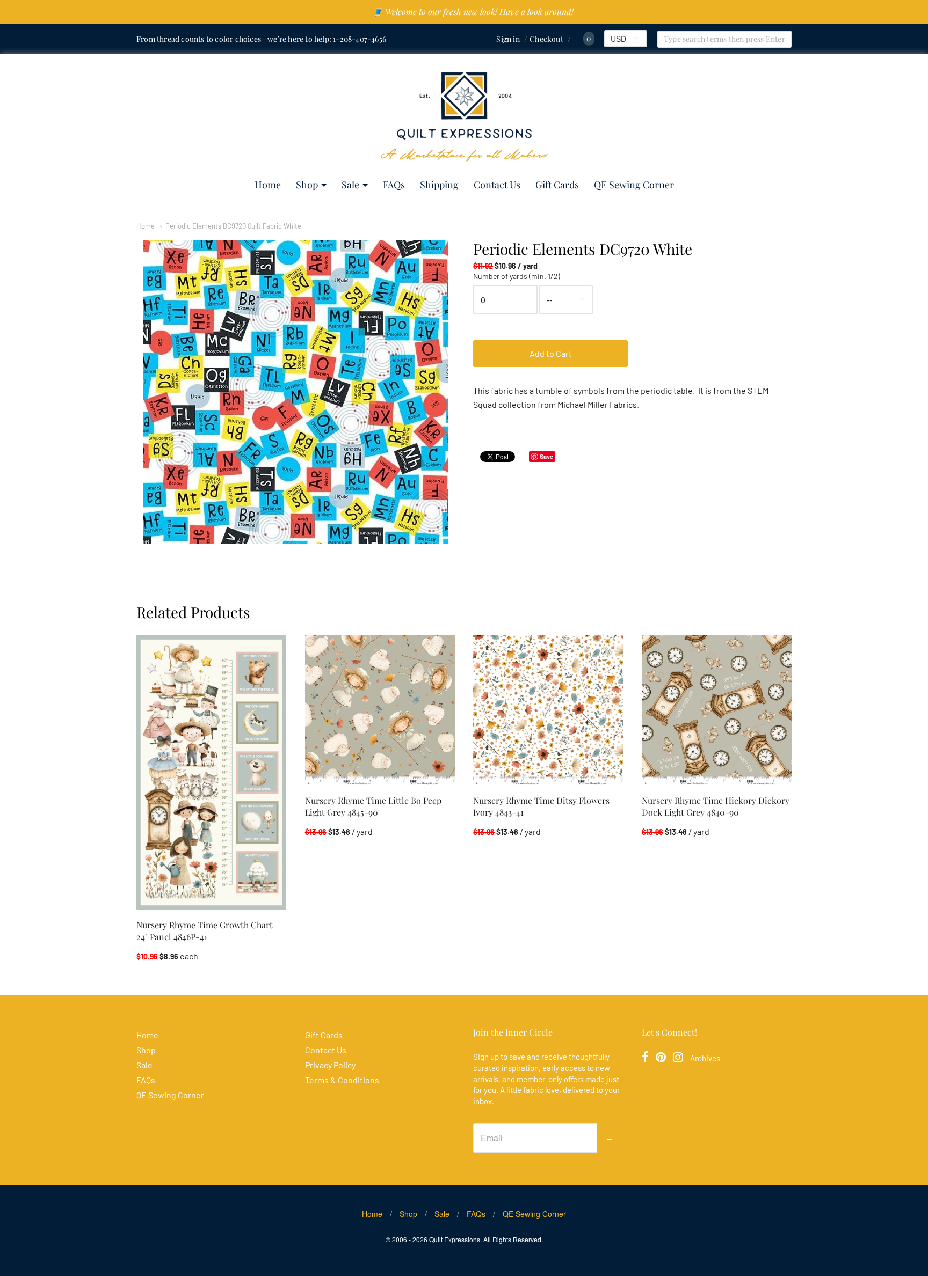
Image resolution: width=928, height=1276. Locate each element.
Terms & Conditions (342, 1080)
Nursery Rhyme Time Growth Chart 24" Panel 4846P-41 (204, 930)
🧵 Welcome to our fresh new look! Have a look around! (473, 11)
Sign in (507, 39)
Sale (350, 184)
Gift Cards (557, 184)
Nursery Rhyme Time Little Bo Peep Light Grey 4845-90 (373, 806)
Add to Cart (551, 353)
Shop (307, 184)
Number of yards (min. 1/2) (516, 276)
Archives (705, 1058)
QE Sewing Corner (634, 184)
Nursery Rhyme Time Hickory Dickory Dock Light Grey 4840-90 (715, 806)
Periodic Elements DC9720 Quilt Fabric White (233, 226)
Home (268, 184)
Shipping (439, 184)
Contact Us (497, 184)
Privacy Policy (330, 1065)
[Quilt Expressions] (464, 116)
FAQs (394, 184)
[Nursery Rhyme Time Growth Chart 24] (211, 772)
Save (546, 456)
